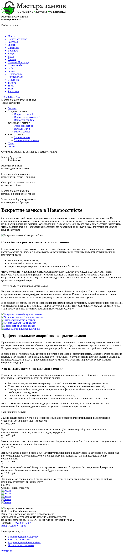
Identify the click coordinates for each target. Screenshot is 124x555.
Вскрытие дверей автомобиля (24, 542)
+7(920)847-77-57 (10, 97)
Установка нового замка (21, 545)
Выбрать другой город (13, 525)
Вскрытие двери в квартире (23, 536)
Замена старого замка (19, 539)
